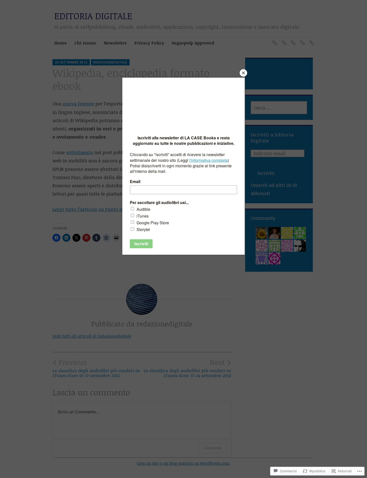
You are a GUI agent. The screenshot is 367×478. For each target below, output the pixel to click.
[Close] (243, 73)
